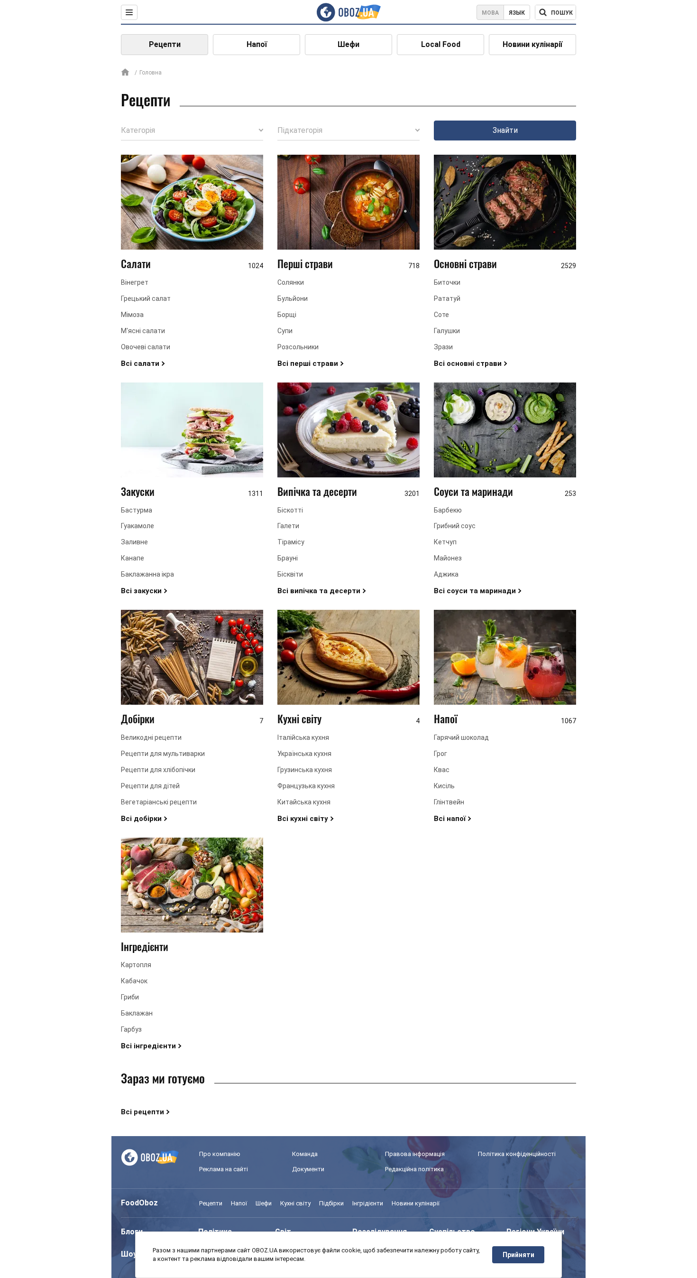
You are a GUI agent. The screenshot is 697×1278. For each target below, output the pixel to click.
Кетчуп (445, 542)
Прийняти (518, 1255)
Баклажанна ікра (147, 574)
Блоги (132, 1231)
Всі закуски (141, 591)
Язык (517, 12)
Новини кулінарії (532, 44)
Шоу (129, 1254)
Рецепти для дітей (150, 786)
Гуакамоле (137, 526)
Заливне (134, 542)
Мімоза (132, 314)
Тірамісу (290, 542)
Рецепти (165, 44)
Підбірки (331, 1203)
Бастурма (136, 510)
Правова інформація (415, 1153)
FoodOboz (139, 1202)
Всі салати (140, 363)
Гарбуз (131, 1029)
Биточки (447, 282)
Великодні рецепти (151, 737)
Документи (308, 1169)
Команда (305, 1153)
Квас (441, 770)
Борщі (286, 314)
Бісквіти (290, 574)
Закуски (138, 491)
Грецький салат (146, 298)
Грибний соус (455, 526)
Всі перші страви (307, 363)
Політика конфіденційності (517, 1153)
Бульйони (292, 298)
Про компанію (219, 1153)
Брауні (287, 558)
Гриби (130, 997)
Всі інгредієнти (148, 1046)
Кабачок (134, 981)
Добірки (138, 718)
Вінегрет (134, 282)
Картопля (136, 965)
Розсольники (298, 347)
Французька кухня (306, 786)
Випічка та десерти (317, 491)
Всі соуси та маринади (475, 591)
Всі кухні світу (302, 818)
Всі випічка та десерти (318, 591)
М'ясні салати (143, 331)
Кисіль (444, 786)
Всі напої (450, 818)
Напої (257, 44)
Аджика (446, 574)
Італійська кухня (303, 737)
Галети (288, 526)
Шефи (348, 44)
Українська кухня (304, 753)
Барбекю (448, 510)
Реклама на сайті (223, 1169)
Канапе (132, 558)
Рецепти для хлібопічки (158, 770)
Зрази (443, 347)
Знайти (505, 130)
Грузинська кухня (304, 770)
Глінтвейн (449, 802)
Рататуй (447, 298)
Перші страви (305, 263)
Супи (285, 331)
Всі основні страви (468, 363)
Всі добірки (141, 818)
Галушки (447, 331)
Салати (136, 263)
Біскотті (290, 510)
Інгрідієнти (367, 1203)
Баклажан (137, 1013)
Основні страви (465, 263)
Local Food (440, 44)
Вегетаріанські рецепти (159, 802)
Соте (441, 314)
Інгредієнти (144, 946)
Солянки (290, 282)
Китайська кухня (303, 802)
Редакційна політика (414, 1169)
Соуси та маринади (473, 491)
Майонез (448, 558)
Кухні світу (299, 718)
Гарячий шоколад (461, 737)
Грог (440, 753)
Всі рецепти (142, 1112)
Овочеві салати (145, 347)
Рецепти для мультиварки (163, 753)
